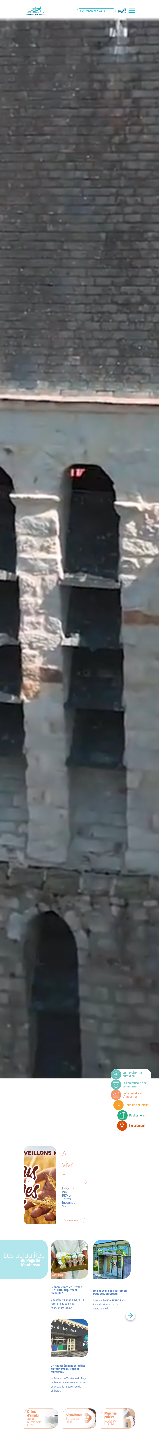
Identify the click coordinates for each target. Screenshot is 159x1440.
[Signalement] (122, 1126)
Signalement (137, 1125)
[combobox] (96, 10)
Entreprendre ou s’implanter (133, 1094)
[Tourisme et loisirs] (118, 1105)
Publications (137, 1115)
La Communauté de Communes (135, 1084)
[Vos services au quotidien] (116, 1074)
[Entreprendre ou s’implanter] (116, 1095)
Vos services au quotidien (132, 1074)
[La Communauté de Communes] (116, 1085)
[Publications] (122, 1115)
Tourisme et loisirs (137, 1105)
